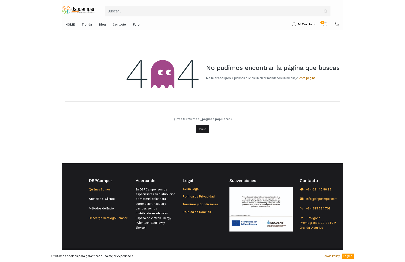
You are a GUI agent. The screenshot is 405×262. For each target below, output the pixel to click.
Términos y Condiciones (200, 204)
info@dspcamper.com (321, 199)
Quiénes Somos (100, 189)
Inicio (202, 129)
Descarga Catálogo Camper (108, 218)
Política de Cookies (197, 212)
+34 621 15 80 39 (318, 189)
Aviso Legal (191, 189)
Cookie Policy (331, 256)
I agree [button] (347, 256)
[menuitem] (70, 24)
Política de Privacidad (199, 196)
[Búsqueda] (325, 11)
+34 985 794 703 (318, 208)
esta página (307, 78)
